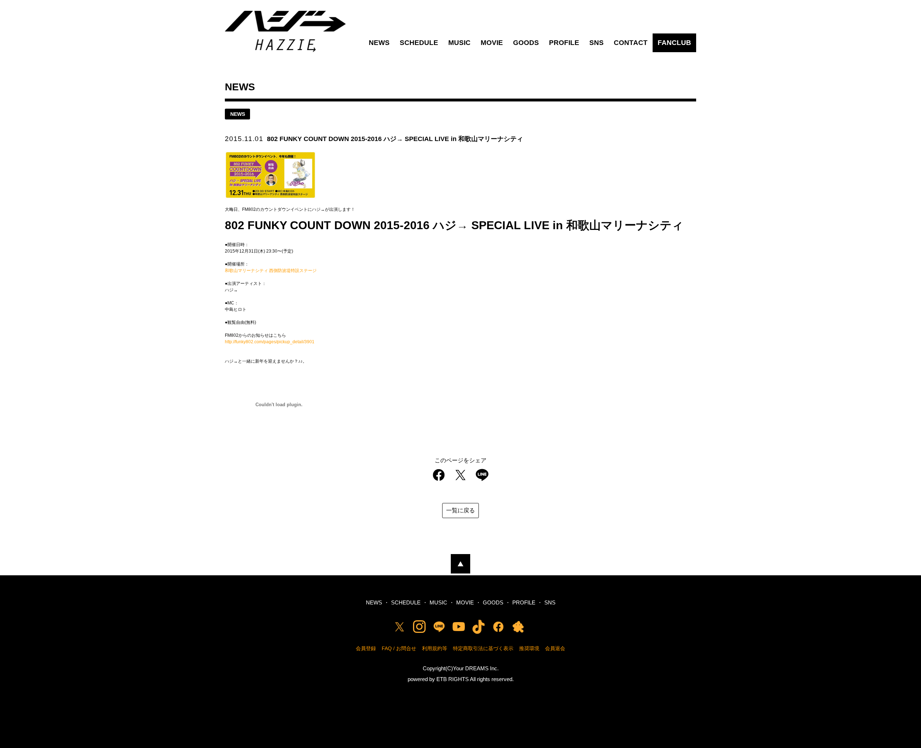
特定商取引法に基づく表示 (483, 648)
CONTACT (631, 42)
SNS (596, 42)
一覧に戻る (460, 510)
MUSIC (459, 42)
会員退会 (555, 648)
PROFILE (564, 42)
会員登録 (366, 648)
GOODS (526, 42)
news (237, 114)
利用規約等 (434, 648)
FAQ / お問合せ (399, 648)
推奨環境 (529, 648)
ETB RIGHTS (452, 679)
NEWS (379, 42)
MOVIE (492, 42)
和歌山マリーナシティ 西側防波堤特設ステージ (271, 270)
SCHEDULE (419, 42)
